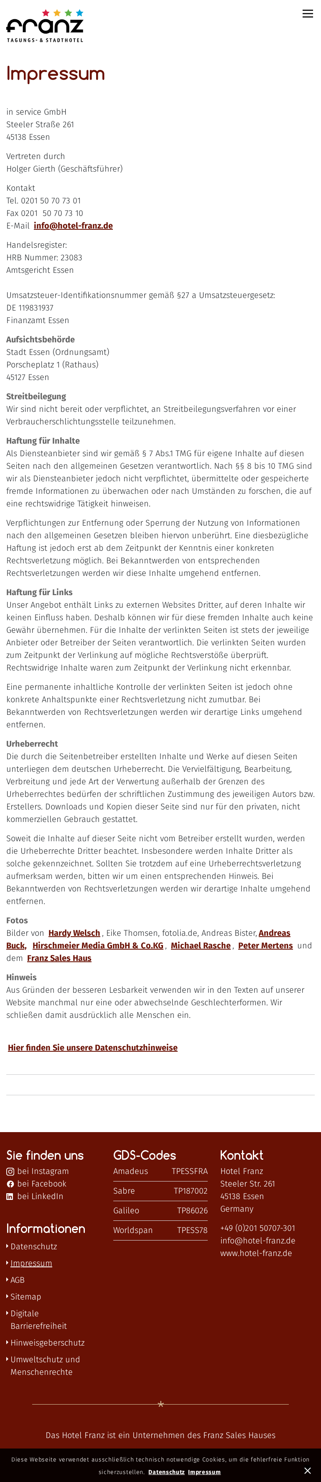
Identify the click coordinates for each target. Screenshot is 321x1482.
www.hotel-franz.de (256, 1253)
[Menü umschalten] (308, 13)
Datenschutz (33, 1247)
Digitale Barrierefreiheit (38, 1320)
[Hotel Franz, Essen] (35, 26)
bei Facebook (40, 1184)
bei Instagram (42, 1171)
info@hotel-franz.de (258, 1241)
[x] (309, 1470)
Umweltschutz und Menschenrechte (45, 1366)
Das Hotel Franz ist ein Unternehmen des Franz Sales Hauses (160, 1435)
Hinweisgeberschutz (47, 1343)
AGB (17, 1280)
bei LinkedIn (39, 1196)
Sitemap (25, 1297)
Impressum (31, 1263)
